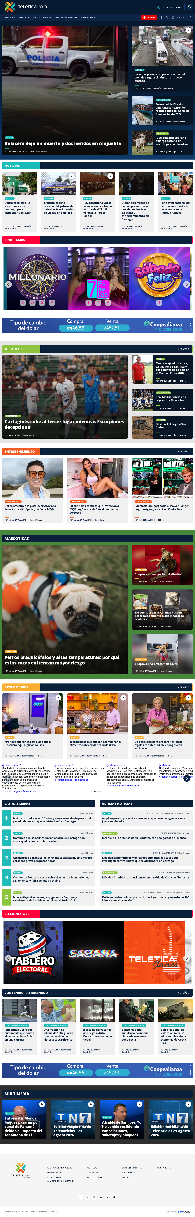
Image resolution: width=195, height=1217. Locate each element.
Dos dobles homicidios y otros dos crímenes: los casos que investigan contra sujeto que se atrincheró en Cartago (146, 857)
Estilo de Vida (43, 17)
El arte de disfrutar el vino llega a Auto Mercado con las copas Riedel (97, 1027)
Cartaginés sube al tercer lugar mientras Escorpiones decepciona (65, 397)
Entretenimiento (66, 17)
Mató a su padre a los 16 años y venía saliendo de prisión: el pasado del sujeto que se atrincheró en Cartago (48, 818)
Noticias (10, 17)
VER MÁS (182, 451)
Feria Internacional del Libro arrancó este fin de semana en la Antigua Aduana (175, 201)
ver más (182, 349)
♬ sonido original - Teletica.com (176, 776)
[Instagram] (173, 17)
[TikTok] (190, 18)
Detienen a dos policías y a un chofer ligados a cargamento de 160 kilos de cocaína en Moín (146, 897)
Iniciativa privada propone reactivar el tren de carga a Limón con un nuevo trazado (162, 59)
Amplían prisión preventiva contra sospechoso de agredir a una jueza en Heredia (146, 818)
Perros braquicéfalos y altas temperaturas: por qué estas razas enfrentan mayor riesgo (65, 609)
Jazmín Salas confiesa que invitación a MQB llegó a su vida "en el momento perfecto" (97, 490)
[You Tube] (178, 17)
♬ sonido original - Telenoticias (71, 779)
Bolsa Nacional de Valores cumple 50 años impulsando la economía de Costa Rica (175, 1027)
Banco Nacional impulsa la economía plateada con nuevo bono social (136, 1027)
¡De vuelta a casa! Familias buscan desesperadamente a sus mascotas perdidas (162, 609)
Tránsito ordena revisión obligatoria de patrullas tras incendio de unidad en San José (58, 201)
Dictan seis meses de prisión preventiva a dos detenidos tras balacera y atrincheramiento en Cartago (136, 201)
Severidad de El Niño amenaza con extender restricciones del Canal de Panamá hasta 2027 (162, 110)
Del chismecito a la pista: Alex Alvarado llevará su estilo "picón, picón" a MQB (32, 490)
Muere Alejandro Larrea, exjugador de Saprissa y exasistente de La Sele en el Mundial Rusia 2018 (162, 369)
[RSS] (184, 17)
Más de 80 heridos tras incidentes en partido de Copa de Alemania (146, 877)
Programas (88, 17)
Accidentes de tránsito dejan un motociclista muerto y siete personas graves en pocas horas (48, 857)
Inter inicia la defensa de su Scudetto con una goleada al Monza (146, 837)
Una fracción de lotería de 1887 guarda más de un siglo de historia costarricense (58, 1027)
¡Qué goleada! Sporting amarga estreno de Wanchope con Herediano (162, 142)
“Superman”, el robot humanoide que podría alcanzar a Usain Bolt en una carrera (19, 1027)
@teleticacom (166, 765)
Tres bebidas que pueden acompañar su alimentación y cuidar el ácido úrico (97, 726)
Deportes (24, 17)
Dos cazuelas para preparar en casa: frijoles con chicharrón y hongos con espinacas (162, 726)
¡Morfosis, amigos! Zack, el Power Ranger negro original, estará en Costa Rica (162, 490)
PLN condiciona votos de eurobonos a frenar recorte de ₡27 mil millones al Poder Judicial (97, 201)
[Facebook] (161, 17)
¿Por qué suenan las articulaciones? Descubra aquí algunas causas (32, 726)
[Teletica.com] (26, 7)
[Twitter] (167, 17)
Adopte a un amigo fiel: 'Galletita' (162, 565)
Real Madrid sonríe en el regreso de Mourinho (162, 400)
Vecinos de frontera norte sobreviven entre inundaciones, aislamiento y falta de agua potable (48, 877)
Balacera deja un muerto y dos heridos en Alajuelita (65, 90)
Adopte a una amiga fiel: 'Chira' (162, 654)
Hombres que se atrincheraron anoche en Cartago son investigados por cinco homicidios (48, 837)
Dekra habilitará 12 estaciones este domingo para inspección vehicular (19, 201)
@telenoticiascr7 (11, 765)
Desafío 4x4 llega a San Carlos (162, 427)
